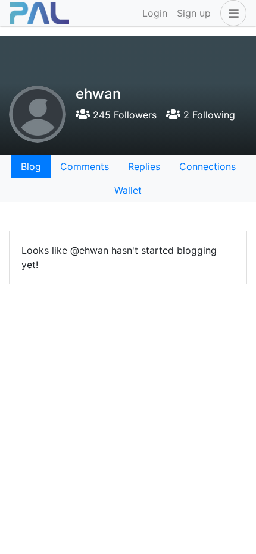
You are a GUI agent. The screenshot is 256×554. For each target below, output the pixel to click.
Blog (31, 166)
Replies (144, 166)
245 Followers (123, 115)
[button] (231, 13)
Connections (207, 166)
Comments (84, 166)
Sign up (194, 13)
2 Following (207, 115)
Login (154, 13)
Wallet (128, 190)
